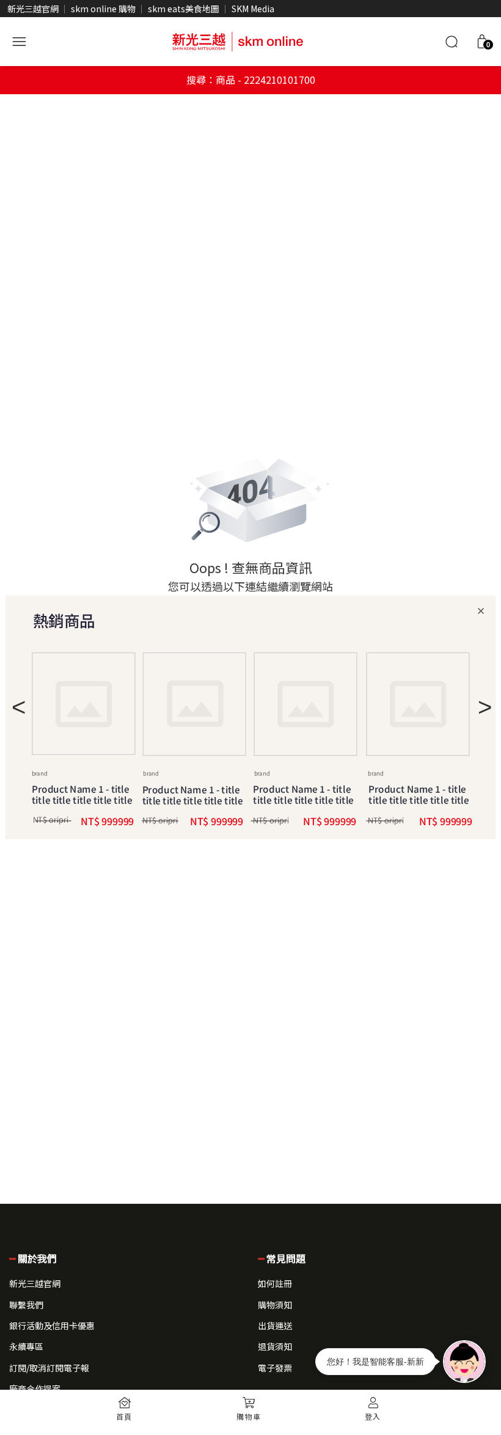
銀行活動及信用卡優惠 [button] (52, 1325)
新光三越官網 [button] (34, 1283)
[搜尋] (451, 41)
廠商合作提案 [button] (34, 1388)
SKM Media (253, 8)
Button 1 (84, 704)
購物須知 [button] (275, 1305)
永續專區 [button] (26, 1346)
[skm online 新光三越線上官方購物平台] (237, 39)
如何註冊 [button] (275, 1283)
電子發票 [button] (275, 1368)
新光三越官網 (33, 8)
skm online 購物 (103, 8)
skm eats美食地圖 (183, 8)
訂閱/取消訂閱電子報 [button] (49, 1368)
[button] (482, 41)
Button (194, 705)
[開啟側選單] (19, 39)
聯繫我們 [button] (26, 1305)
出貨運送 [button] (275, 1325)
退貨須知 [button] (275, 1346)
